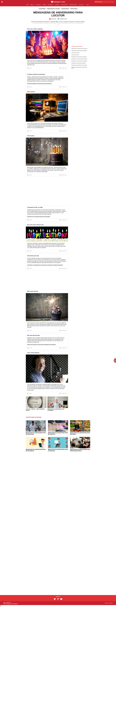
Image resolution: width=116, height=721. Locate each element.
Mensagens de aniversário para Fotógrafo (79, 50)
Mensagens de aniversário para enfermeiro (79, 58)
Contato (107, 603)
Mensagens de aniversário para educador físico (79, 68)
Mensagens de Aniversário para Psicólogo (79, 65)
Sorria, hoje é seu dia (75, 52)
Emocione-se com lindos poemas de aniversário (38, 216)
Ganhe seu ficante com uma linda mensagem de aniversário (41, 344)
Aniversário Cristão (74, 54)
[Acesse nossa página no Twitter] (55, 599)
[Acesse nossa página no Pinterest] (58, 599)
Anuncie (111, 603)
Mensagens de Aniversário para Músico (78, 63)
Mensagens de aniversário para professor (79, 56)
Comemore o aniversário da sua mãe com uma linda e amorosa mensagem (45, 265)
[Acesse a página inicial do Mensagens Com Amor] (58, 2)
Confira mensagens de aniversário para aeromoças (39, 83)
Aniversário (65, 8)
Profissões (73, 8)
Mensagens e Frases (53, 8)
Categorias (42, 8)
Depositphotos (15, 603)
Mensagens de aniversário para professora (79, 48)
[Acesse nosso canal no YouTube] (61, 599)
